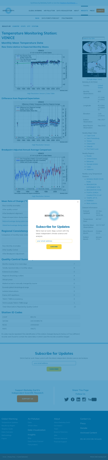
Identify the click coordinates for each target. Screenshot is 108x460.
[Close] (78, 202)
